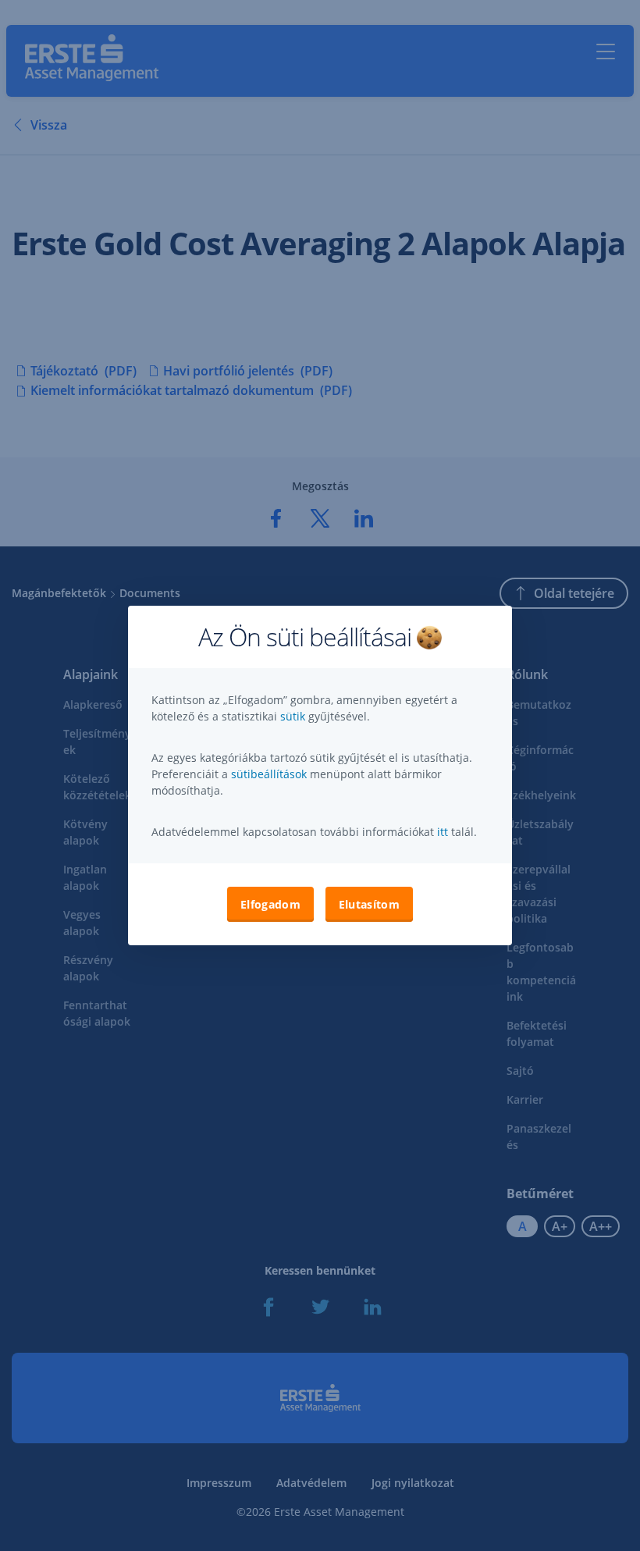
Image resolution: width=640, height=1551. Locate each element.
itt (442, 831)
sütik (294, 716)
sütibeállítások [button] (269, 774)
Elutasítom (369, 904)
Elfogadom (270, 904)
